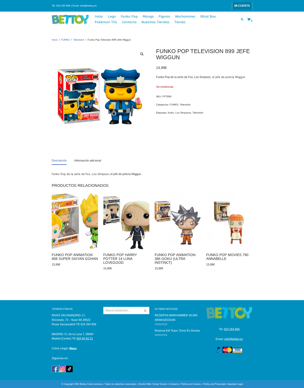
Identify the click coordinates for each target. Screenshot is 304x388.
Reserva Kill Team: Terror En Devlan (177, 330)
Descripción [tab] (59, 160)
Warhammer (185, 16)
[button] (142, 54)
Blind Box (208, 16)
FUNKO (65, 39)
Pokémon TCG (106, 22)
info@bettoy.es (233, 339)
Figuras (164, 16)
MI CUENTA (242, 5)
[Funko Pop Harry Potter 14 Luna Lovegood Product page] (126, 221)
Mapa (73, 348)
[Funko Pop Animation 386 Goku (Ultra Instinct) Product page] (177, 221)
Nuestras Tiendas (155, 22)
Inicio (99, 16)
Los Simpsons (183, 112)
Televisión (78, 39)
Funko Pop (129, 16)
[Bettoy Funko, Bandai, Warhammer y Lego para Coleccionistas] (70, 19)
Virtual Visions (159, 384)
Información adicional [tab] (87, 160)
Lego (112, 16)
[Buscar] (242, 19)
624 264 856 (232, 329)
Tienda (179, 22)
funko (171, 112)
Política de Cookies (191, 384)
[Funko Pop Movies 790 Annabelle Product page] (229, 221)
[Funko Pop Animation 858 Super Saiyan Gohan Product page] (75, 221)
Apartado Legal (235, 384)
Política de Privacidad (214, 384)
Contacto (129, 22)
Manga (148, 16)
